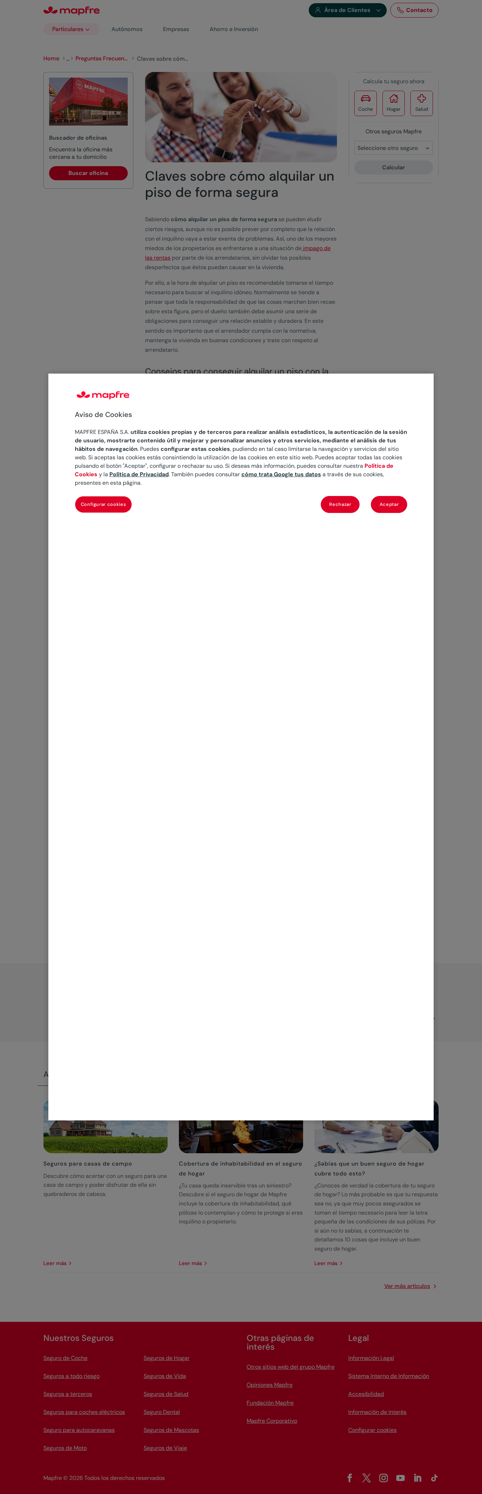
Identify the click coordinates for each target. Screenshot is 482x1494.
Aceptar (389, 504)
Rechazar (340, 504)
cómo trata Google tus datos (281, 474)
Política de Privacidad (139, 474)
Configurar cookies (103, 504)
